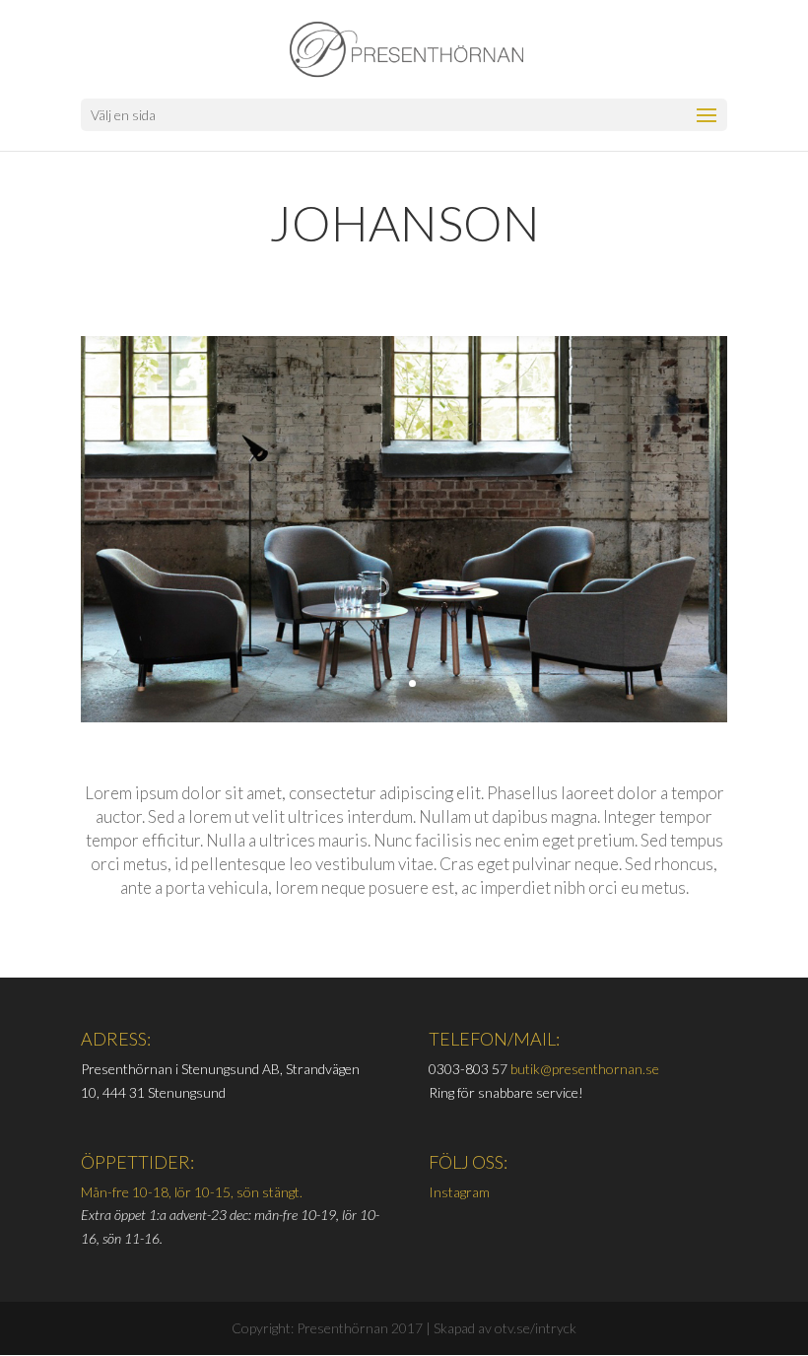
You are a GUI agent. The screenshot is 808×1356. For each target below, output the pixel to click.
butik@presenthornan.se (584, 1068)
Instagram (459, 1192)
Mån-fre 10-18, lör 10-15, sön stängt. (192, 1192)
